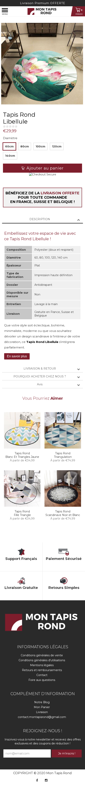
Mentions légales (42, 665)
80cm (24, 146)
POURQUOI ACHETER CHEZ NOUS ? (39, 376)
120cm (56, 146)
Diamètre (10, 138)
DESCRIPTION (39, 219)
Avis (39, 384)
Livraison (42, 712)
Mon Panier (42, 707)
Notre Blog (42, 702)
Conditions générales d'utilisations (42, 660)
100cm (40, 146)
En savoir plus (17, 356)
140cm (10, 155)
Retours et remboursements (42, 670)
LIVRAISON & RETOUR (40, 368)
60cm (9, 146)
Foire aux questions (41, 680)
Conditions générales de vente (42, 655)
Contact (41, 675)
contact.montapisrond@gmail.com (42, 717)
